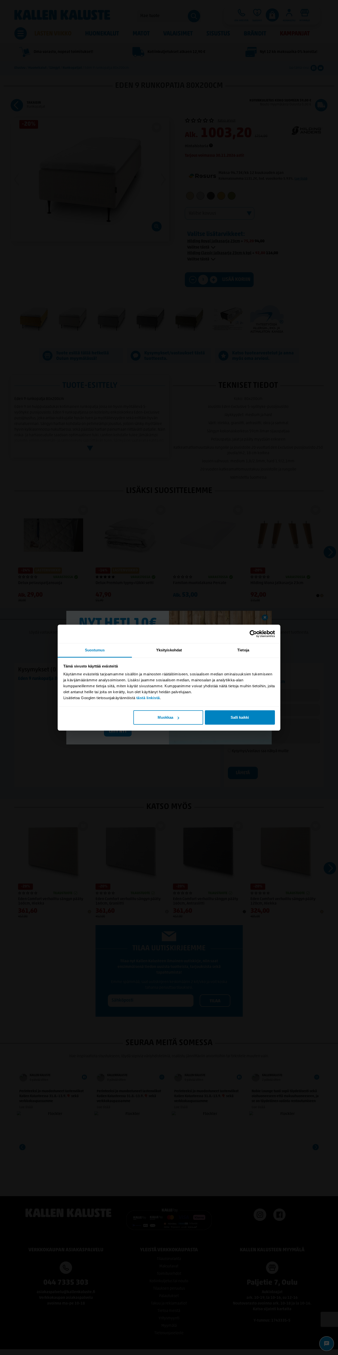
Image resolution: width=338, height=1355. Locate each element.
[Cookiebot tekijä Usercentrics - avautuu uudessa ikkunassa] (253, 634)
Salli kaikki (240, 717)
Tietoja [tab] (243, 650)
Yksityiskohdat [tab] (169, 650)
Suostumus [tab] (95, 650)
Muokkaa (165, 717)
